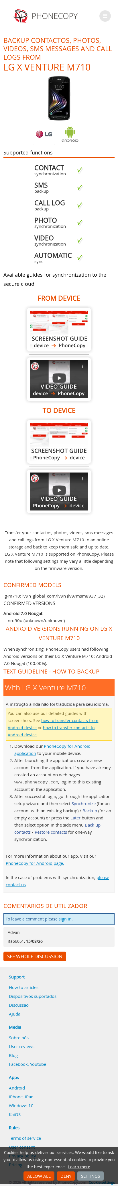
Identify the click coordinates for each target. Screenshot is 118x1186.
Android (17, 1088)
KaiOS (15, 1114)
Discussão (19, 1005)
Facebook (18, 1064)
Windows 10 (21, 1105)
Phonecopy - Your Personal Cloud (46, 16)
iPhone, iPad (21, 1096)
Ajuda (14, 1014)
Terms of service (25, 1138)
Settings (90, 1176)
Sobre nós (19, 1037)
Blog (13, 1055)
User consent (22, 1147)
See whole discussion (34, 956)
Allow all (39, 1176)
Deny (65, 1176)
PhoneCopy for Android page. (35, 863)
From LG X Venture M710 (59, 329)
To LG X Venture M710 (59, 442)
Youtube (38, 1064)
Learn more (79, 1166)
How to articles (23, 987)
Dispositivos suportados (32, 996)
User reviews (21, 1046)
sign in (65, 919)
